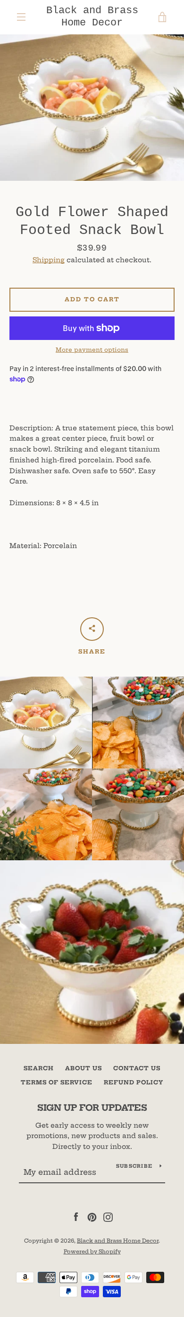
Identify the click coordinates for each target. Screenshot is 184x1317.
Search (39, 1068)
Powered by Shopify (92, 1251)
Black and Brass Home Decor (92, 17)
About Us (83, 1068)
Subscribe (134, 1166)
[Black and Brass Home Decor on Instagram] (108, 1216)
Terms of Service (56, 1082)
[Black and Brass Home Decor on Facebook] (76, 1216)
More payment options (92, 349)
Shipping (49, 260)
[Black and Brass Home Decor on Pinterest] (92, 1216)
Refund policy (133, 1082)
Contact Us (136, 1068)
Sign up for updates (92, 1107)
